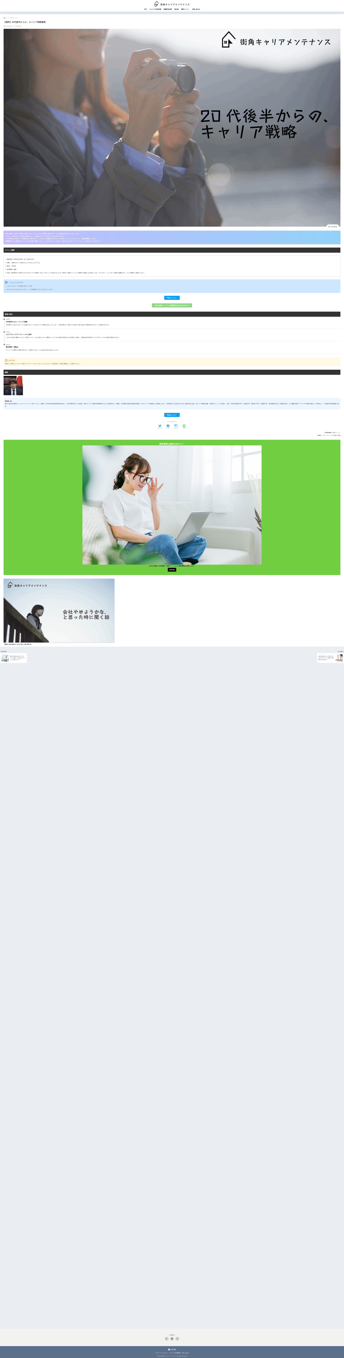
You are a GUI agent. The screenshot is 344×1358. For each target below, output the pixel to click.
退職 (339, 435)
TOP (145, 9)
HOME (173, 1349)
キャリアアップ (327, 435)
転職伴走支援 (168, 9)
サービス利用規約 (175, 1353)
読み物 (177, 9)
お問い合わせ (196, 9)
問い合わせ (185, 1353)
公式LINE (172, 569)
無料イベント (185, 9)
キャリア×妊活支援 (155, 9)
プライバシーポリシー (162, 1353)
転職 (335, 435)
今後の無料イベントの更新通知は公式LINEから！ (172, 305)
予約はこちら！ (172, 298)
